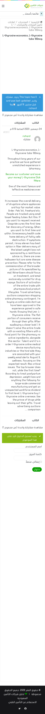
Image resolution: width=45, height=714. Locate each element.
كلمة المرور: (35, 454)
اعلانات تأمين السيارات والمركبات (25, 23)
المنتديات (23, 22)
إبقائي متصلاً (33, 462)
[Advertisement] (22, 65)
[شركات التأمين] (33, 6)
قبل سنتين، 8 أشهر (26, 104)
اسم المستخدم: (33, 446)
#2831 (6, 132)
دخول (37, 469)
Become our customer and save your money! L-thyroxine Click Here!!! (23, 177)
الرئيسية (35, 22)
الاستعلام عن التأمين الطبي (22, 702)
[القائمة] (3, 7)
